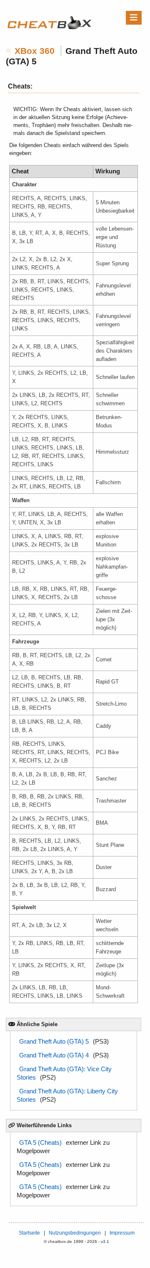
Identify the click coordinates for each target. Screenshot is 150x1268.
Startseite (29, 1233)
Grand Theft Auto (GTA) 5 (54, 1041)
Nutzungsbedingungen (75, 1233)
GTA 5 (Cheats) (40, 1142)
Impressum (122, 1233)
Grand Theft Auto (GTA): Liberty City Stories (67, 1095)
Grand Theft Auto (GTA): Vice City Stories (64, 1073)
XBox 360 (35, 51)
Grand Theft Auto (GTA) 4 (54, 1055)
